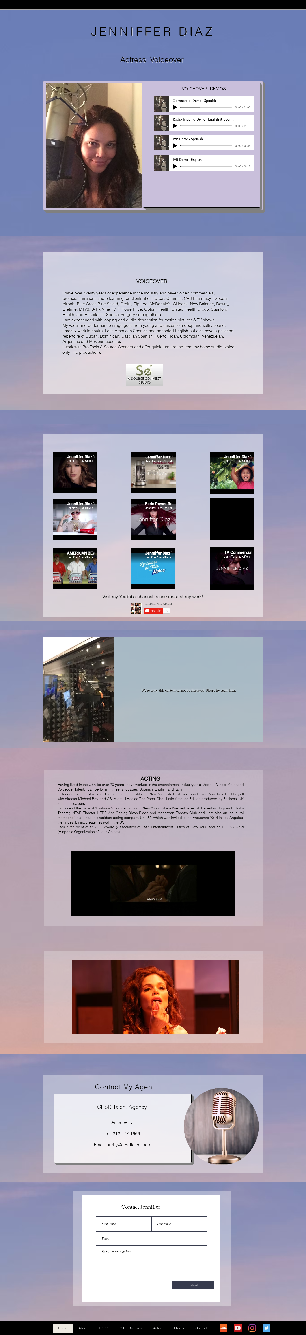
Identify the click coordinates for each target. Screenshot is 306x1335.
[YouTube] (238, 1328)
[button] (155, 997)
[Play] (175, 107)
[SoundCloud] (223, 1328)
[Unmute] (84, 909)
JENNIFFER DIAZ (153, 31)
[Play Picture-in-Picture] (222, 909)
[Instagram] (252, 1328)
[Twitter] (266, 1328)
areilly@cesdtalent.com (129, 1144)
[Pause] (77, 909)
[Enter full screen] (229, 909)
